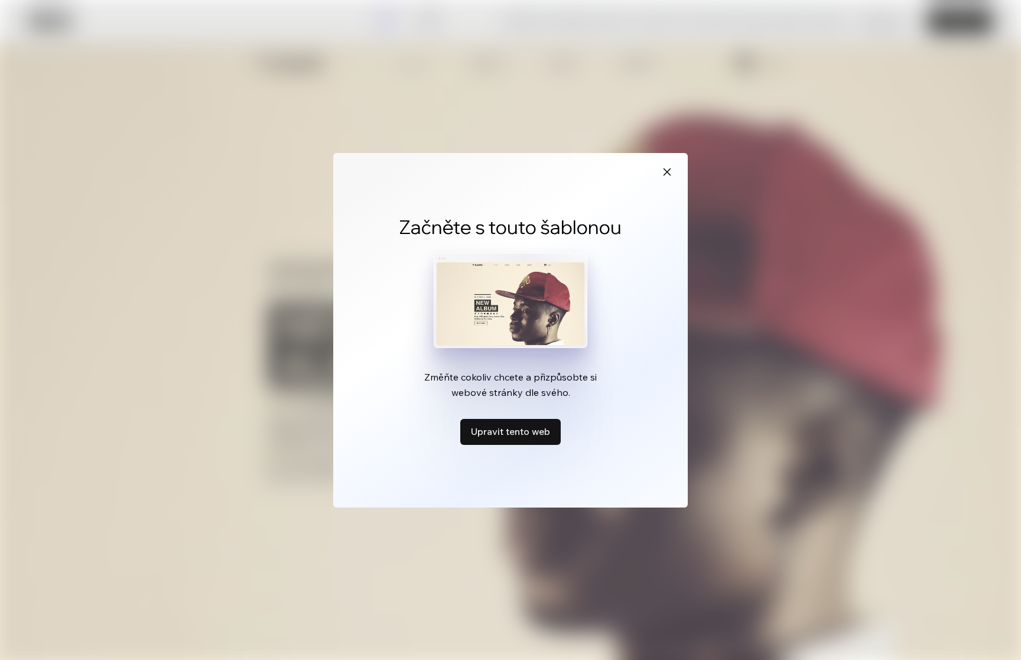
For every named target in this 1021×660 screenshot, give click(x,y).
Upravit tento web (510, 431)
